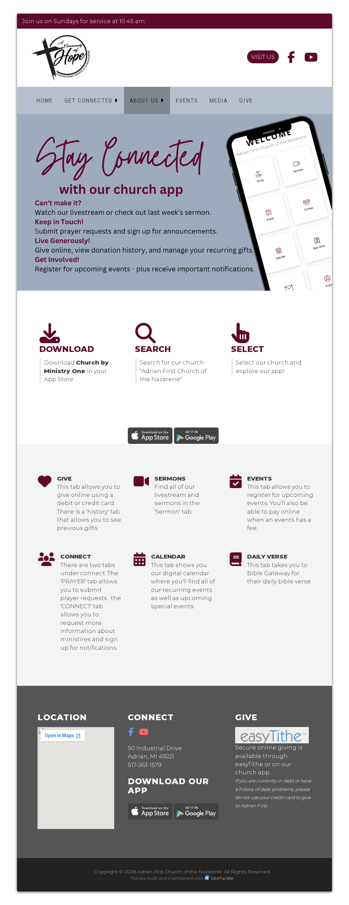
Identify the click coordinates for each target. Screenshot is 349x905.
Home (44, 100)
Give (246, 100)
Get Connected (89, 100)
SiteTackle (222, 878)
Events (187, 100)
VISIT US (263, 56)
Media (219, 100)
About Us (145, 100)
